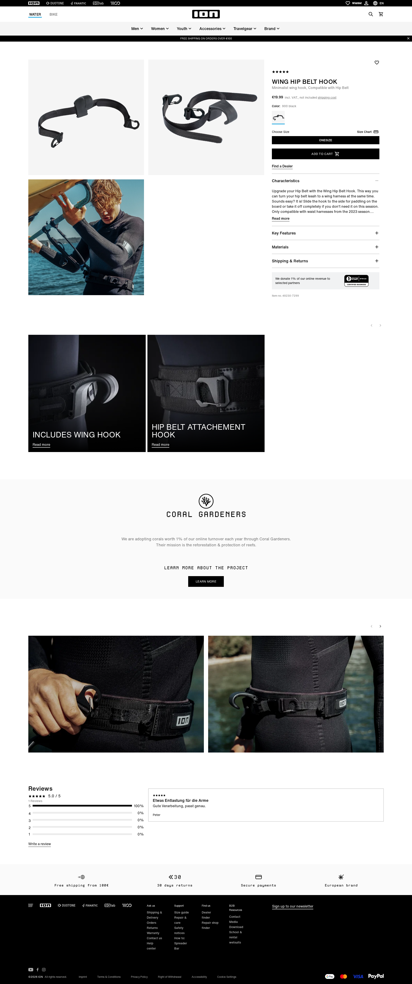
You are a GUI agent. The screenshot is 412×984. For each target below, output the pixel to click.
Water (35, 14)
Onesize (325, 140)
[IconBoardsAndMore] (30, 905)
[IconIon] (33, 3)
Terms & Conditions (109, 977)
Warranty (153, 933)
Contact (234, 916)
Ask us (151, 905)
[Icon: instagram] (43, 969)
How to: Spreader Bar (180, 943)
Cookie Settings (226, 977)
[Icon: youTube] (30, 969)
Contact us (154, 938)
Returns (152, 927)
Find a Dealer (282, 166)
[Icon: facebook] (38, 969)
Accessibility (199, 977)
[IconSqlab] (98, 3)
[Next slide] (380, 325)
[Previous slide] (371, 325)
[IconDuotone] (55, 3)
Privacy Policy (139, 977)
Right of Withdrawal (169, 977)
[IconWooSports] (115, 3)
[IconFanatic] (78, 3)
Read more (280, 218)
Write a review (39, 843)
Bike (54, 14)
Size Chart (364, 132)
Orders (151, 922)
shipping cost (327, 97)
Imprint (83, 977)
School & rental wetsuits (235, 937)
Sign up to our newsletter (292, 906)
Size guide (181, 912)
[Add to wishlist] (376, 62)
